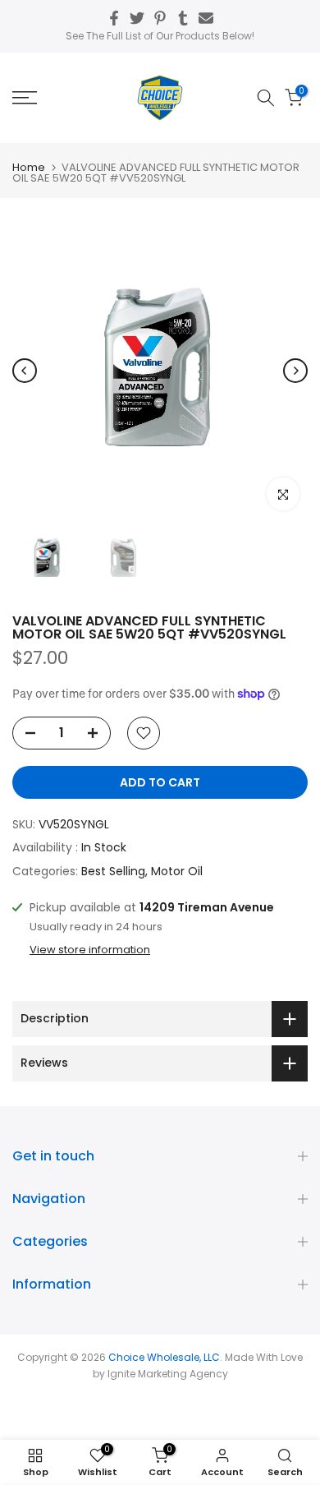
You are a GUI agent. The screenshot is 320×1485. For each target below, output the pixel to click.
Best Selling (113, 871)
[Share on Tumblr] (183, 18)
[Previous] (24, 370)
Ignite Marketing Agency (167, 1374)
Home (28, 167)
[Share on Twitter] (137, 18)
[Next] (295, 370)
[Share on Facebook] (114, 18)
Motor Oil (177, 871)
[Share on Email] (206, 18)
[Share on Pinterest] (160, 18)
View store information (90, 950)
